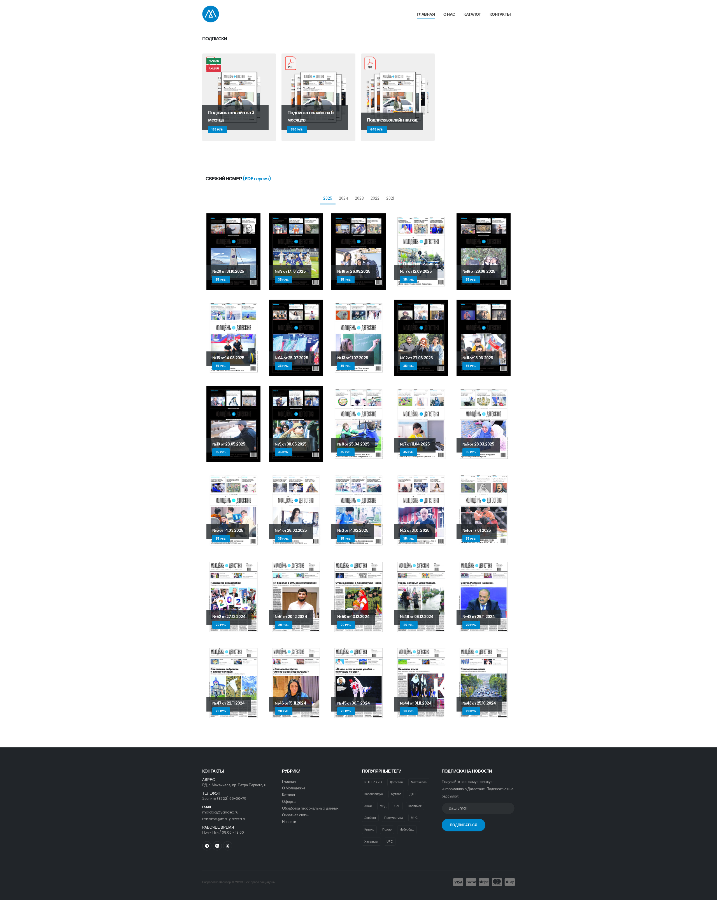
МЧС (414, 817)
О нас (449, 14)
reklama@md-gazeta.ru (224, 819)
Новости (289, 821)
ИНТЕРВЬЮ (373, 782)
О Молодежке (293, 788)
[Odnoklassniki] (227, 845)
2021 (390, 198)
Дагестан (396, 782)
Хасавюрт (371, 841)
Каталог (472, 14)
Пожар (387, 829)
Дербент (370, 817)
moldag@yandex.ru (220, 812)
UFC (390, 841)
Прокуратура (393, 817)
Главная (426, 14)
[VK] (217, 845)
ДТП (412, 794)
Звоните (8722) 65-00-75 (224, 798)
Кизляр (369, 829)
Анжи (368, 806)
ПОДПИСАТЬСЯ (463, 825)
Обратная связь (295, 815)
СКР (397, 806)
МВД (383, 806)
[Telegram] (206, 845)
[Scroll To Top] (707, 893)
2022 (375, 198)
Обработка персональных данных (310, 808)
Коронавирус (373, 794)
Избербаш (407, 829)
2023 (359, 198)
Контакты (500, 14)
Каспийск (415, 806)
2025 (327, 198)
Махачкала (419, 782)
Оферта (288, 801)
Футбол (396, 794)
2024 (343, 198)
